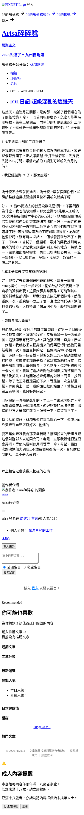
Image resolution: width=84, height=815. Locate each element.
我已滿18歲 (10, 806)
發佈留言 (9, 572)
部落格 (15, 78)
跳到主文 (9, 45)
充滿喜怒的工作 (40, 530)
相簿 (13, 73)
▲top (5, 538)
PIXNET (20, 750)
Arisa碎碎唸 (20, 33)
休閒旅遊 (37, 65)
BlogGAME (42, 727)
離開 (25, 806)
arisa (5, 494)
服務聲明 (47, 755)
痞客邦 (25, 518)
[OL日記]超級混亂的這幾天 (41, 101)
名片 (13, 83)
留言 (34, 518)
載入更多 (9, 546)
